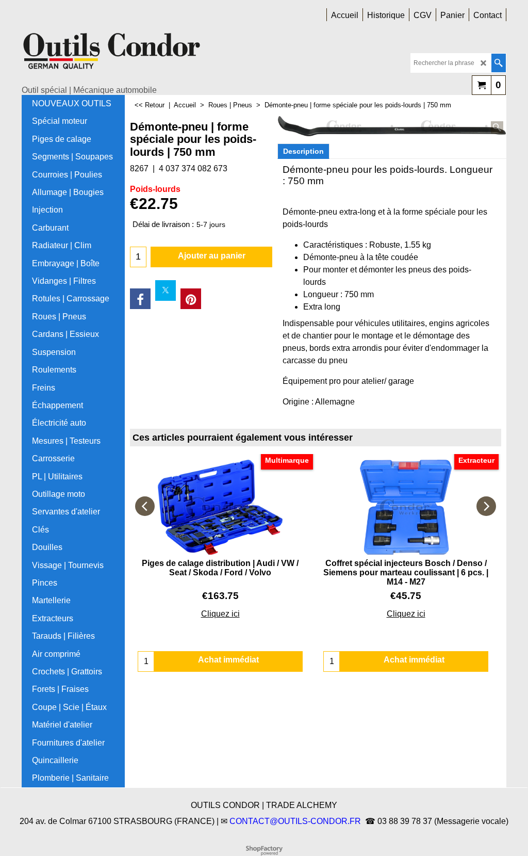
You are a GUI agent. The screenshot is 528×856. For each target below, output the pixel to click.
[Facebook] (140, 298)
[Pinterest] (190, 298)
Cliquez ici (220, 613)
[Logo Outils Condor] (112, 54)
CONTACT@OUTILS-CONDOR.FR (295, 821)
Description (303, 151)
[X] (165, 290)
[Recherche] (498, 63)
